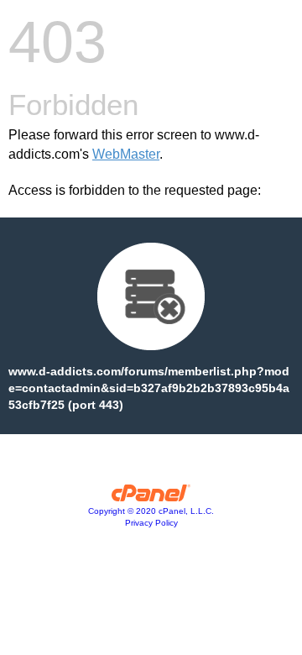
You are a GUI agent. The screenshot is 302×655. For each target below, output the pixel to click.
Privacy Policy (151, 522)
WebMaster (125, 154)
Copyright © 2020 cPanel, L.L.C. (151, 511)
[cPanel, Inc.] (151, 497)
